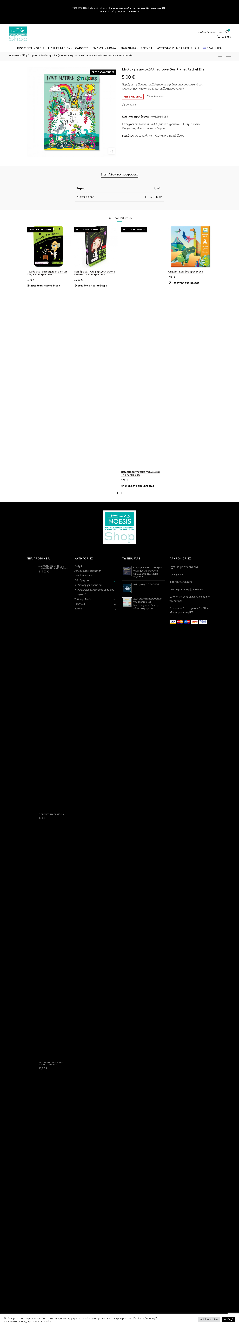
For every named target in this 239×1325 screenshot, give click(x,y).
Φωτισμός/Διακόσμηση (151, 128)
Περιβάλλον (176, 135)
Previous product (220, 56)
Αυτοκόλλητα (143, 135)
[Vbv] (203, 621)
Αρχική (16, 55)
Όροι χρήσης (176, 574)
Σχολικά (82, 594)
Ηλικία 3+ (160, 135)
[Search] (220, 31)
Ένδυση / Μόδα (82, 599)
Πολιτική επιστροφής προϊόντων (187, 589)
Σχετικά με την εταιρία (184, 567)
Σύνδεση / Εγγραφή (207, 31)
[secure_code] (195, 621)
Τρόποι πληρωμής (181, 582)
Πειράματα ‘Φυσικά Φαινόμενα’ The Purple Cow (140, 473)
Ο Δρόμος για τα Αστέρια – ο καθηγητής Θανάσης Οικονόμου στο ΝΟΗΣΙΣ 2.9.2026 (148, 572)
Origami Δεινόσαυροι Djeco (185, 271)
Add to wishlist (159, 96)
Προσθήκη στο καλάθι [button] (185, 282)
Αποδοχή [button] (228, 1319)
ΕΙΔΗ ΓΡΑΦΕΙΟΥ (59, 48)
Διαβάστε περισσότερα (45, 285)
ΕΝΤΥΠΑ (147, 48)
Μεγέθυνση (111, 151)
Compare (131, 104)
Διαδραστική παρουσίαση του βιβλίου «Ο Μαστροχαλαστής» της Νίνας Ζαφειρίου (147, 603)
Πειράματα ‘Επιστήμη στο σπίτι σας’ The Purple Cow (47, 273)
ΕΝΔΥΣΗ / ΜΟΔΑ (104, 48)
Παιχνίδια (128, 128)
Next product (228, 56)
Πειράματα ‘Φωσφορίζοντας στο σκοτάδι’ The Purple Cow (94, 273)
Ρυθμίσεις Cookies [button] (209, 1319)
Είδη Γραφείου (30, 55)
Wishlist (229, 30)
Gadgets (82, 48)
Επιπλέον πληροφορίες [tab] (119, 174)
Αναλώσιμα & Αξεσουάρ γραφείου (59, 55)
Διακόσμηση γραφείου (90, 584)
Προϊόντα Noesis (30, 48)
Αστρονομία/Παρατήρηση (178, 48)
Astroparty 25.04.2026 (146, 584)
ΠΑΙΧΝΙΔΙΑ (128, 48)
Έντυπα (78, 608)
